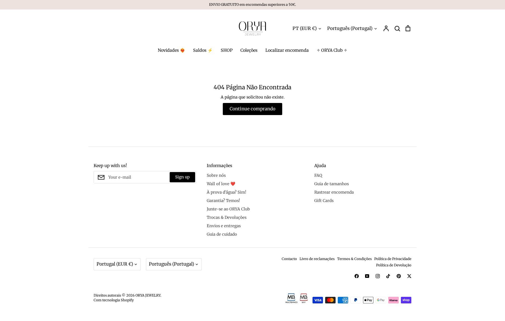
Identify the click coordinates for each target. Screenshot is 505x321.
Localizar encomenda (287, 50)
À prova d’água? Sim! (226, 192)
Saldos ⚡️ (203, 50)
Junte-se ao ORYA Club (228, 208)
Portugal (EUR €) (115, 264)
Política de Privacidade (392, 259)
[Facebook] (356, 276)
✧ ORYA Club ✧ (332, 50)
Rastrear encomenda (334, 192)
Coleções (248, 50)
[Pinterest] (398, 276)
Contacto (289, 259)
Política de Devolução (393, 265)
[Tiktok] (388, 276)
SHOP (227, 50)
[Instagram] (377, 276)
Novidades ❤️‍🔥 (171, 50)
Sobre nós (216, 175)
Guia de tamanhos (331, 183)
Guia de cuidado (222, 234)
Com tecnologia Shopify (114, 300)
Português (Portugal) (349, 28)
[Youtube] (367, 276)
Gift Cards (324, 200)
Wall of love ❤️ (221, 183)
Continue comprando (252, 109)
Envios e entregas (224, 225)
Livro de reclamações (317, 259)
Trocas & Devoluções (226, 217)
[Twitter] (409, 276)
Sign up (182, 176)
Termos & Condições (354, 259)
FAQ (318, 175)
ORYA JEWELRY (147, 295)
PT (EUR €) (304, 28)
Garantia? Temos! (223, 200)
